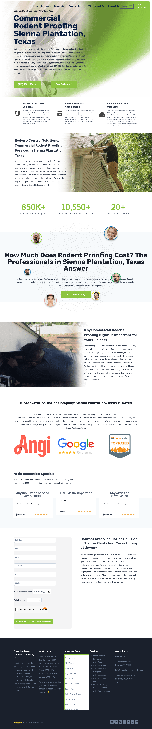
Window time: (20, 600)
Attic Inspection (99, 675)
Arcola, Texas (70, 679)
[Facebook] (112, 722)
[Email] (128, 722)
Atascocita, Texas (72, 684)
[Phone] (124, 722)
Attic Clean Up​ (99, 662)
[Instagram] (120, 722)
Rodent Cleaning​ (100, 688)
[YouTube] (136, 722)
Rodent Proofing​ (100, 685)
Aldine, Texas (70, 658)
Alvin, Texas (69, 668)
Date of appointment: (23, 592)
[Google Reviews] (132, 722)
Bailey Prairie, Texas (73, 694)
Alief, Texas (69, 663)
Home (35, 6)
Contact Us (113, 6)
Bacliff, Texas (70, 689)
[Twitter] (116, 722)
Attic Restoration (100, 665)
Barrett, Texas (70, 699)
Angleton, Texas (71, 673)
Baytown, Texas (71, 704)
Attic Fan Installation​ (101, 691)
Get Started (142, 6)
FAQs (90, 6)
